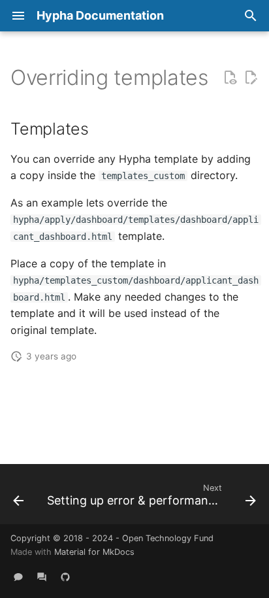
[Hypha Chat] (18, 577)
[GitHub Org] (65, 577)
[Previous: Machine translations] (18, 498)
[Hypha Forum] (41, 577)
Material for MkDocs (94, 552)
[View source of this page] (230, 77)
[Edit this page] (251, 77)
